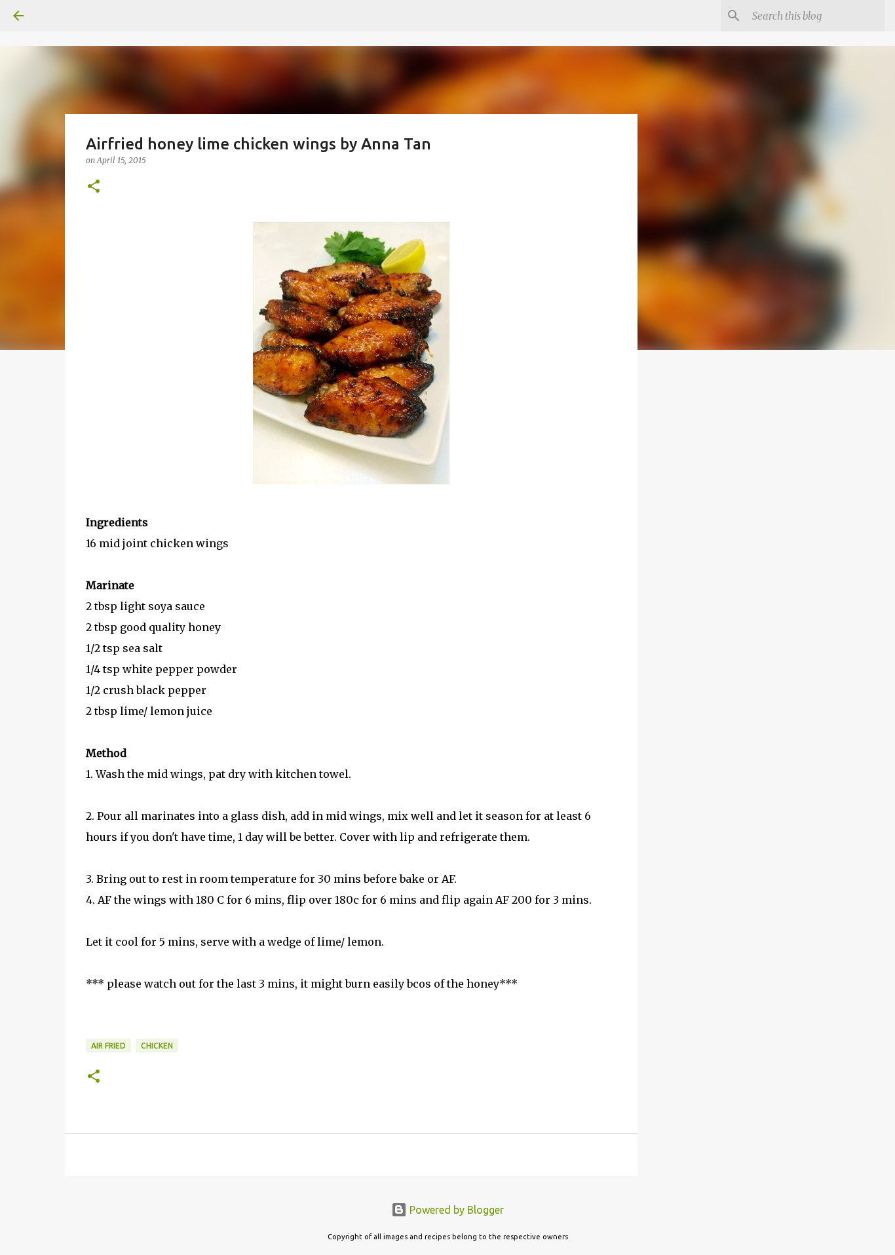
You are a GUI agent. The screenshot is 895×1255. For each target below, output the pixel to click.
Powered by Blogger (455, 1210)
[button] (94, 187)
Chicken (157, 1045)
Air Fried (108, 1045)
